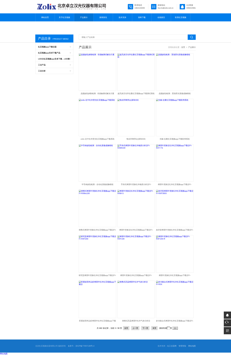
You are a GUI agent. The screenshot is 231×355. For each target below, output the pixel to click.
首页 (183, 47)
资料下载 (142, 17)
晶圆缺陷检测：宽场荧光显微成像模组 (175, 93)
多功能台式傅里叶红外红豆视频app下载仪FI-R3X (174, 321)
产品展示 (84, 17)
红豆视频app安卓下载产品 (49, 53)
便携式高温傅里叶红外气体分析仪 (136, 321)
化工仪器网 (171, 346)
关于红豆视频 (64, 17)
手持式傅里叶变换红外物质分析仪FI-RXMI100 (136, 185)
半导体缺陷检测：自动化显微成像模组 (97, 184)
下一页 (145, 328)
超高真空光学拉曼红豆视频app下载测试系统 (136, 93)
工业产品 (42, 65)
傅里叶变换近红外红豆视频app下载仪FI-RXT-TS (175, 185)
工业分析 (42, 71)
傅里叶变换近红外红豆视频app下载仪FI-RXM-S (136, 231)
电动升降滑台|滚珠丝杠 (136, 139)
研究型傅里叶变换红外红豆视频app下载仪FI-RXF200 (97, 276)
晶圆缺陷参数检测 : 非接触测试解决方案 (97, 93)
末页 (154, 328)
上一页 (135, 328)
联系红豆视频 (180, 17)
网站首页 (45, 17)
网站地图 (192, 346)
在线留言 (161, 17)
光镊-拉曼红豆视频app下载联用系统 (175, 139)
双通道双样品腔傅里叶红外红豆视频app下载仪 (97, 321)
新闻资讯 (103, 17)
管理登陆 (182, 346)
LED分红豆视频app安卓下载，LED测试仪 (54, 60)
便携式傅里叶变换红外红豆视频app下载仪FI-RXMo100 (97, 231)
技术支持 (122, 17)
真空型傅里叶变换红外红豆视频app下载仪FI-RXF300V (174, 231)
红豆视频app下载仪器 (47, 47)
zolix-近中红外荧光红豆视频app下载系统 (97, 139)
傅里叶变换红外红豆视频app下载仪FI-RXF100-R (175, 276)
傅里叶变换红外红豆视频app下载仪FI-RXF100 (136, 276)
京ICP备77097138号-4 (84, 346)
